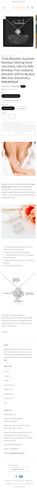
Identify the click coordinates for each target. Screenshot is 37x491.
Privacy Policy (8, 398)
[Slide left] (14, 52)
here (5, 360)
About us (7, 371)
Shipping (3, 89)
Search (6, 380)
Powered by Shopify (19, 480)
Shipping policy (29, 483)
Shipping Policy (9, 394)
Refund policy (8, 389)
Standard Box (8, 108)
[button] (4, 7)
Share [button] (5, 332)
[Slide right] (23, 52)
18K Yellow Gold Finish (11, 100)
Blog (5, 403)
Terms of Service (9, 385)
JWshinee (10, 480)
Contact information (19, 486)
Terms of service (19, 483)
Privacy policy (9, 483)
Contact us (7, 376)
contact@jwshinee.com (16, 453)
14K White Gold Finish (11, 96)
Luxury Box (21, 108)
